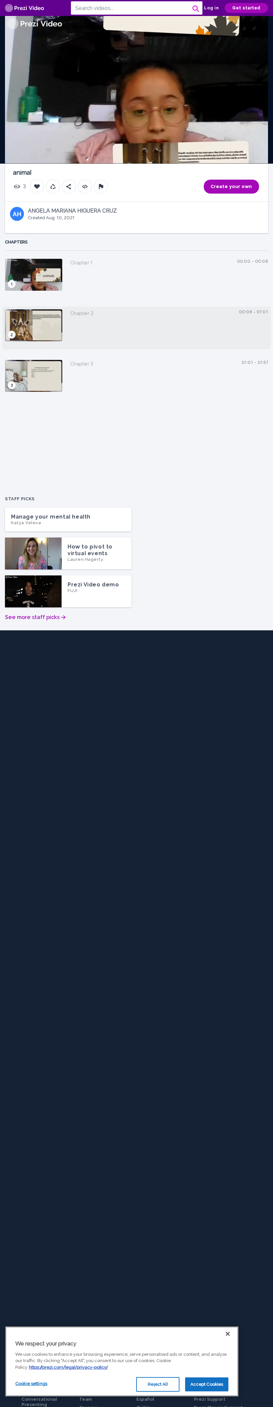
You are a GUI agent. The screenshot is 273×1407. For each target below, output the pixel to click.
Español (145, 1399)
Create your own (231, 186)
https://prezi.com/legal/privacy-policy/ (68, 1367)
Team (85, 1399)
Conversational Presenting (39, 1402)
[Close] (227, 1334)
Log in (211, 7)
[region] (121, 1361)
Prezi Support (210, 1399)
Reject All (157, 1384)
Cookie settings (31, 1383)
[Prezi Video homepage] (24, 8)
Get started (246, 8)
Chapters (16, 241)
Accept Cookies (206, 1384)
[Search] (195, 8)
